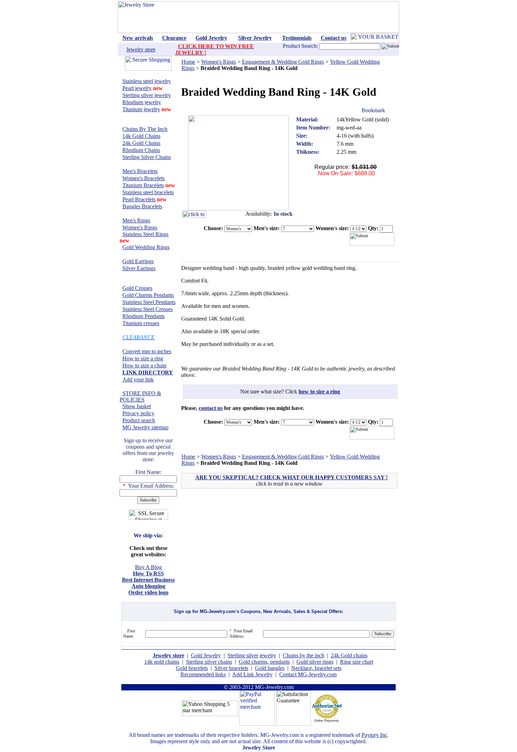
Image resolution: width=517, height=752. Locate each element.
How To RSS (148, 573)
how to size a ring (319, 391)
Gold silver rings (314, 662)
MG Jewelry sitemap (145, 427)
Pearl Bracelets (138, 199)
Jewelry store (140, 49)
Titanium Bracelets (143, 185)
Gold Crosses (137, 288)
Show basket (136, 406)
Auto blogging (148, 586)
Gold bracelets (192, 668)
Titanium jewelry (141, 109)
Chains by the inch (303, 655)
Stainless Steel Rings (145, 234)
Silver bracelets (231, 668)
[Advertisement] (242, 544)
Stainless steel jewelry (146, 81)
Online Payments (326, 720)
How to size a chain (144, 365)
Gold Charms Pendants (148, 295)
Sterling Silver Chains (146, 157)
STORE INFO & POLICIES (140, 396)
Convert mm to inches (146, 351)
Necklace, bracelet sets (316, 668)
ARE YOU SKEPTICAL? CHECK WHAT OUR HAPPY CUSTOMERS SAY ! (291, 477)
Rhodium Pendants (143, 316)
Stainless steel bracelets (148, 192)
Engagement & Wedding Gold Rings (283, 62)
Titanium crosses (140, 323)
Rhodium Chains (141, 150)
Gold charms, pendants (264, 662)
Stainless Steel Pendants (148, 302)
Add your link (138, 380)
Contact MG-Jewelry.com (308, 674)
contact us (211, 408)
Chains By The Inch (144, 129)
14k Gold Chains (141, 136)
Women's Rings (139, 227)
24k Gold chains (349, 655)
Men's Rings (136, 220)
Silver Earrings (138, 268)
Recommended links (203, 674)
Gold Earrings (138, 261)
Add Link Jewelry (252, 674)
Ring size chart (356, 662)
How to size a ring (142, 358)
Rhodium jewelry (141, 102)
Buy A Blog (148, 567)
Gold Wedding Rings (146, 247)
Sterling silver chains (209, 662)
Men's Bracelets (140, 171)
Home (188, 62)
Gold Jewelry (206, 655)
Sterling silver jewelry (146, 95)
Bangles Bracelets (142, 206)
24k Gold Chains (141, 143)
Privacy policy (138, 413)
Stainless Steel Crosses (147, 309)
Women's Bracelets (143, 178)
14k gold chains (161, 662)
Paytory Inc (374, 735)
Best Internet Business (148, 580)
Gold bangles (270, 668)
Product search (138, 420)
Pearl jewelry (137, 88)
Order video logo (148, 592)
